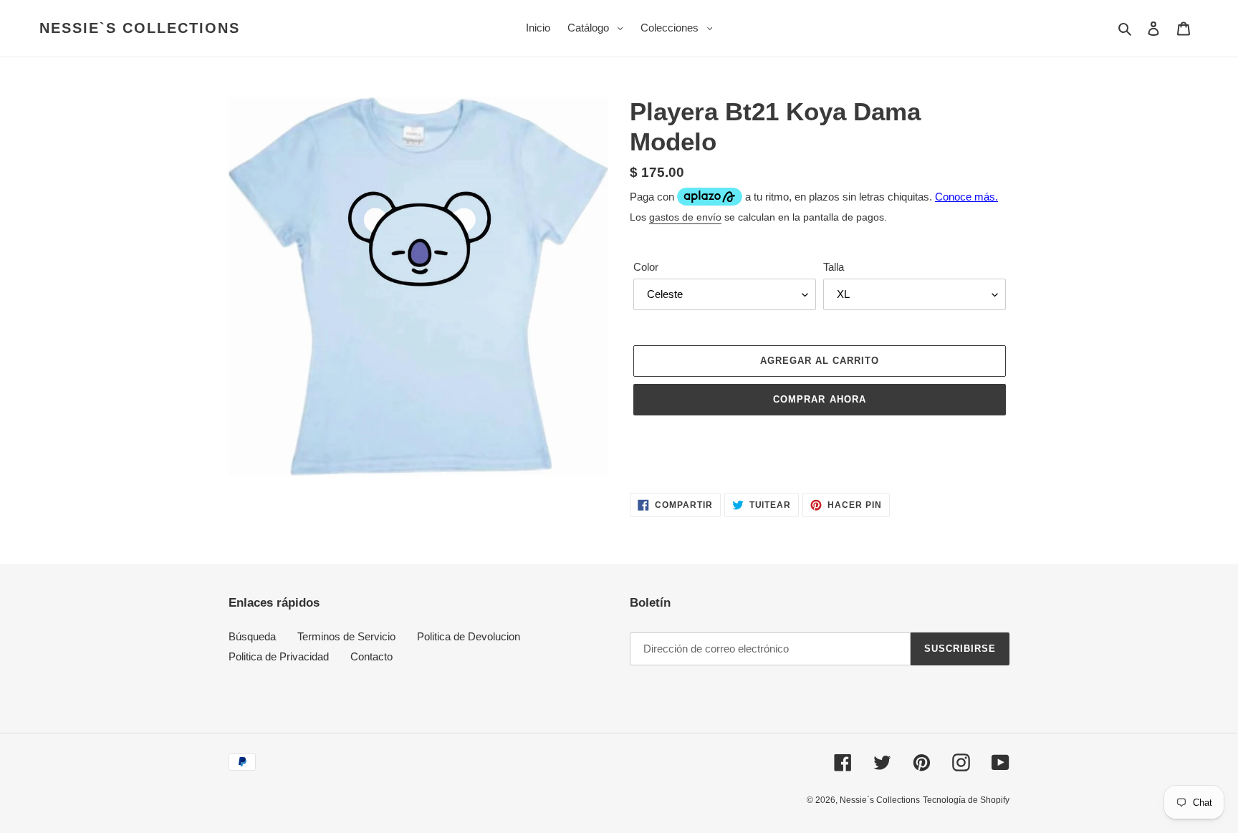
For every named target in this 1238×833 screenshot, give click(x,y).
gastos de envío (685, 217)
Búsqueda (252, 636)
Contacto (371, 656)
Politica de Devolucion (468, 636)
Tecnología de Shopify (966, 800)
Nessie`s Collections (139, 28)
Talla (833, 267)
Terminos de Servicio (346, 636)
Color (645, 267)
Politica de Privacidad (279, 656)
